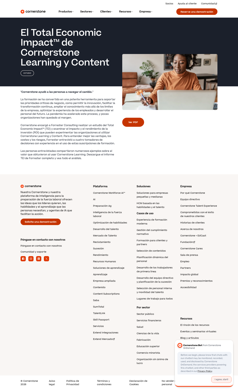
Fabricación (144, 340)
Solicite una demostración (41, 222)
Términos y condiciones (104, 382)
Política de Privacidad (72, 382)
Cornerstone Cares (191, 248)
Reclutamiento (101, 242)
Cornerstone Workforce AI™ (109, 193)
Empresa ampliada (104, 281)
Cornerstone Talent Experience (198, 206)
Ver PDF (133, 122)
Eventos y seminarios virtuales (198, 331)
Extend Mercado (103, 339)
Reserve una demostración (197, 12)
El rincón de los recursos (194, 325)
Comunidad (208, 3)
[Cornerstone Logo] (33, 12)
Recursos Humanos (104, 261)
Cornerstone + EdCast (193, 235)
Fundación (186, 242)
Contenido (99, 287)
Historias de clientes (192, 222)
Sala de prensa (189, 255)
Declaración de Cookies (138, 382)
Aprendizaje (100, 274)
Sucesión (98, 248)
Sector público (145, 314)
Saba (96, 300)
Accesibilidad (188, 287)
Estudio (27, 73)
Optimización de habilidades (110, 222)
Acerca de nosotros (192, 229)
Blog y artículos (189, 338)
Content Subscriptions (106, 294)
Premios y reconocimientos (196, 281)
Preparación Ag (102, 206)
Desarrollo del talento (106, 229)
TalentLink (99, 313)
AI (94, 199)
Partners (185, 268)
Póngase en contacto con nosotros (41, 246)
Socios (169, 3)
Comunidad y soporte (33, 252)
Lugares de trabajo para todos (155, 298)
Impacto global (189, 274)
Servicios (98, 326)
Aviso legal (52, 382)
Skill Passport (101, 319)
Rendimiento (100, 255)
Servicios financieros (149, 320)
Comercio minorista (148, 353)
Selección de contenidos (151, 251)
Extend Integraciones (105, 332)
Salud (140, 327)
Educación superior (148, 346)
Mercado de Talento (105, 235)
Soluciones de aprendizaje (108, 268)
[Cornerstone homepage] (52, 186)
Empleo (184, 261)
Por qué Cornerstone (192, 193)
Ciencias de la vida (148, 333)
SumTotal (98, 307)
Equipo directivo (190, 199)
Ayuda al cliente (187, 3)
